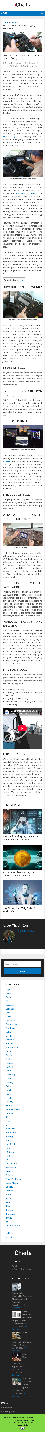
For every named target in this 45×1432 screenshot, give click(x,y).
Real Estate (11, 1163)
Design (9, 1036)
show (21, 280)
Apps (8, 989)
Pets (8, 1156)
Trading (9, 1210)
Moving (9, 1136)
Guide (8, 1086)
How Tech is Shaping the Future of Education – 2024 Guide (22, 838)
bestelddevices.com (26, 193)
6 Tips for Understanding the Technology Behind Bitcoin (19, 874)
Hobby (9, 1098)
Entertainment (12, 1047)
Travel (9, 1218)
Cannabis (10, 1009)
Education (10, 1043)
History (9, 1094)
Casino (9, 1016)
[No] (42, 1423)
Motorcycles (12, 1132)
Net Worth (11, 1144)
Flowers (9, 1067)
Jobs (8, 1117)
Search (22, 971)
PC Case (10, 1152)
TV (7, 1222)
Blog (8, 1001)
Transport (10, 1214)
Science (9, 1175)
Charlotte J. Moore (13, 63)
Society (9, 1187)
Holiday (9, 1102)
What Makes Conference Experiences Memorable (20, 1362)
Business (10, 1005)
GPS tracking (9, 136)
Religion (9, 1171)
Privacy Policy (9, 1411)
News (8, 1148)
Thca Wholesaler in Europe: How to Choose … (22, 1339)
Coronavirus (11, 1024)
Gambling (10, 1074)
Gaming (9, 1082)
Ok (23, 1428)
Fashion (9, 1055)
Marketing (10, 1129)
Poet (8, 1160)
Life (8, 1125)
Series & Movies (13, 1179)
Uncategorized (13, 1225)
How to (9, 1113)
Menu (4, 13)
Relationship (11, 1167)
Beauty (9, 997)
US (7, 1229)
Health (9, 1090)
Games (9, 1078)
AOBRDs (7, 461)
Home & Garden (13, 1109)
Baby (8, 993)
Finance (9, 1063)
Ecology (10, 1040)
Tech (15, 66)
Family (9, 1051)
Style (8, 1198)
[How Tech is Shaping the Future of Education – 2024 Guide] (22, 821)
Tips (8, 1206)
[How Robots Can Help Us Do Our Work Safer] (22, 892)
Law (8, 1121)
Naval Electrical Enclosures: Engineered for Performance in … (22, 1317)
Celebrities (11, 1020)
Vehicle (9, 1233)
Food (8, 1071)
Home (9, 1105)
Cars (8, 1013)
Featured (10, 1059)
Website (10, 1237)
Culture (9, 1032)
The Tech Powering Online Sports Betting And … (21, 1385)
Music (8, 1140)
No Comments (30, 66)
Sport (8, 1194)
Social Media (12, 1183)
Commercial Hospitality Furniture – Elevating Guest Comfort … (22, 1297)
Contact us (8, 1408)
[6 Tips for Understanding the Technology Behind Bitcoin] (22, 857)
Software (10, 1191)
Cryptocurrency (13, 1028)
